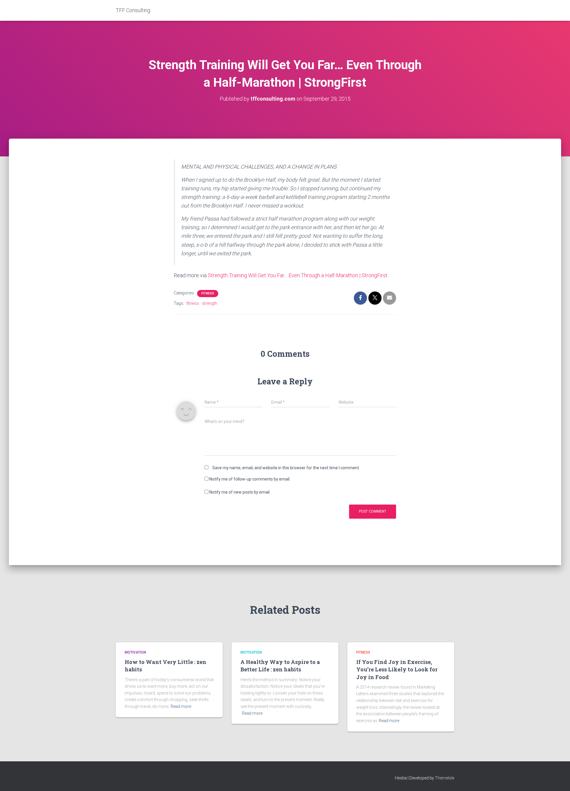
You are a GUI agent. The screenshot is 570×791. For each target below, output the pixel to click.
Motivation (135, 652)
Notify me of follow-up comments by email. (249, 479)
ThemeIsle (444, 778)
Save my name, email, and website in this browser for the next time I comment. (286, 467)
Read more (181, 706)
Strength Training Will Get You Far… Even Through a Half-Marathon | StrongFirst (297, 275)
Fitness (207, 293)
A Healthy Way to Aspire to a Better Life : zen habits (280, 665)
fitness (192, 303)
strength (209, 303)
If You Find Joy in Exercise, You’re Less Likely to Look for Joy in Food (397, 669)
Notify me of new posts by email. (239, 492)
